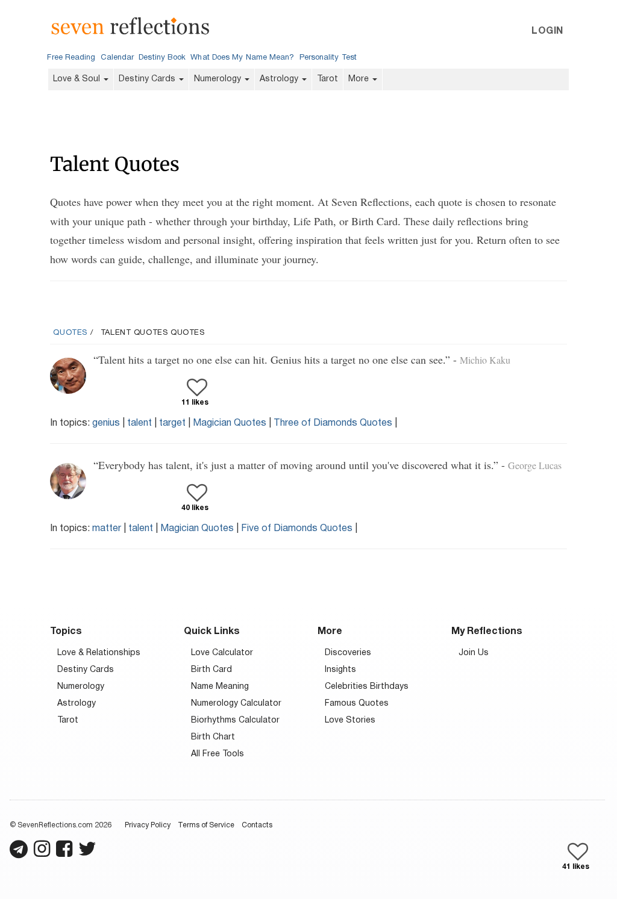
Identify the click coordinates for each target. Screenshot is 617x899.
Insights (340, 670)
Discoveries (348, 653)
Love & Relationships (98, 653)
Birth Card (211, 670)
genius (106, 423)
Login (547, 31)
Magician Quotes (229, 423)
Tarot (327, 79)
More (359, 79)
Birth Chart (213, 737)
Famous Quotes (357, 704)
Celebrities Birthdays (367, 687)
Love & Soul (77, 79)
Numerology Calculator (236, 704)
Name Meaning (220, 687)
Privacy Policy (148, 825)
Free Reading (71, 57)
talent (139, 423)
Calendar (117, 57)
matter (106, 528)
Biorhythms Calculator (235, 720)
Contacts (257, 825)
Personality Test (328, 57)
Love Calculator (222, 653)
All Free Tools (217, 754)
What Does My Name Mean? (242, 57)
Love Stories (350, 720)
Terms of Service (206, 825)
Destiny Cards (148, 79)
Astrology (280, 79)
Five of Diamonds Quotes (296, 528)
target (172, 423)
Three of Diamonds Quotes (333, 423)
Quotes (70, 333)
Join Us (474, 653)
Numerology (218, 79)
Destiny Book (162, 57)
